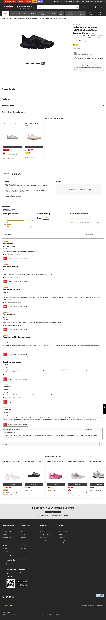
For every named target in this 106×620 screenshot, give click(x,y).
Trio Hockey (23, 545)
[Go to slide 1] (27, 63)
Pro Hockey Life (24, 540)
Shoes (25, 13)
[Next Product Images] (66, 44)
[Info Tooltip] (20, 155)
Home (3, 18)
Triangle (23, 534)
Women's (9, 18)
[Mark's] (34, 1)
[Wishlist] (95, 7)
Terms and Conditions (64, 531)
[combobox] (95, 234)
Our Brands (42, 531)
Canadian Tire (24, 528)
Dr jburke (5, 292)
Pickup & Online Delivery (7, 531)
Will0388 (5, 389)
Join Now (65, 515)
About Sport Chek (44, 528)
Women (6, 13)
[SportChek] (28, 1)
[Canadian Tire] (21, 1)
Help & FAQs (5, 540)
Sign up (9, 563)
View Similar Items (100, 36)
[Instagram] (10, 597)
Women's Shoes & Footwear (22, 18)
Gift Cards (4, 545)
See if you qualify (99, 58)
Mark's (22, 531)
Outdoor (53, 13)
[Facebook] (3, 597)
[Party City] (40, 1)
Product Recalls (5, 551)
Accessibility (62, 537)
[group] (12, 152)
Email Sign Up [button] (69, 1)
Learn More (10, 576)
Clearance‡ (75, 44)
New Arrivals (90, 13)
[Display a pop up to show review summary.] (15, 158)
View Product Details (91, 36)
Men (13, 13)
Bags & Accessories (70, 13)
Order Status (88, 7)
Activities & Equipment (43, 13)
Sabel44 (5, 340)
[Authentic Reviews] (9, 210)
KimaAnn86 (6, 412)
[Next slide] (104, 467)
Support (77, 1)
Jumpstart (42, 542)
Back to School (99, 13)
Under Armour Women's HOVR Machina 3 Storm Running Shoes (85, 30)
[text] (12, 158)
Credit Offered (59, 1)
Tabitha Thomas (7, 365)
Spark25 (5, 317)
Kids (19, 13)
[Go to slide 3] (38, 63)
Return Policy (62, 542)
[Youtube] (13, 597)
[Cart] (101, 7)
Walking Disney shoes (9, 246)
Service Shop (5, 534)
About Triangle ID (43, 537)
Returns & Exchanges (6, 537)
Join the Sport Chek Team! (45, 534)
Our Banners (24, 548)
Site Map (61, 534)
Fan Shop (61, 13)
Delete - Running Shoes (37, 18)
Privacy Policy (62, 528)
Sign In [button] (100, 1)
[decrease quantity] (74, 76)
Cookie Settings (5, 554)
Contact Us (4, 548)
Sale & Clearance (81, 13)
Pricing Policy (62, 540)
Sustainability (43, 540)
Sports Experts (24, 542)
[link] (79, 36)
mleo (4, 269)
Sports (32, 13)
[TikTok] (7, 597)
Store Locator (5, 542)
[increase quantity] (79, 76)
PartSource (23, 537)
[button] (77, 7)
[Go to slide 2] (33, 63)
